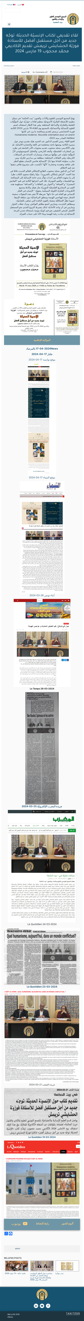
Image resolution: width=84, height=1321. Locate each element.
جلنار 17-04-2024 (42, 354)
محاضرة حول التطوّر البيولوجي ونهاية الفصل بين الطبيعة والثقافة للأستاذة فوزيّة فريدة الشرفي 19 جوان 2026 (41, 1276)
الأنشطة (24, 72)
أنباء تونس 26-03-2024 (42, 595)
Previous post (8, 66)
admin (17, 1248)
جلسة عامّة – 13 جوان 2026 (15, 1273)
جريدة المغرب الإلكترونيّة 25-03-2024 (42, 806)
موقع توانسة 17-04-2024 (42, 359)
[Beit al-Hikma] (56, 19)
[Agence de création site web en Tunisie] (73, 1314)
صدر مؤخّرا (59, 1273)
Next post (76, 66)
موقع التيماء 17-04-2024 (42, 477)
